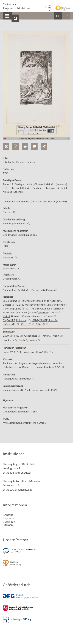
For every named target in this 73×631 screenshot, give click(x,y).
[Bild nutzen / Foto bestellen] (15, 146)
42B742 (20, 304)
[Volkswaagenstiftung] (36, 623)
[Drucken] (26, 142)
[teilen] (44, 146)
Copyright (9, 521)
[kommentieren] (34, 146)
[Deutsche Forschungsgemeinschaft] (36, 599)
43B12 (6, 316)
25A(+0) (40, 324)
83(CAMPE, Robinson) (15, 320)
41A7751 (31, 308)
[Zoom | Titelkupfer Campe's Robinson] (7, 142)
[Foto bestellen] (17, 142)
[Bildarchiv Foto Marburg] (36, 565)
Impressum (9, 518)
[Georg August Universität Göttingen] (36, 554)
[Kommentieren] (36, 142)
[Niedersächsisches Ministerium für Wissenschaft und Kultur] (36, 611)
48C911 (26, 300)
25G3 (6, 300)
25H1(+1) (26, 324)
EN (66, 16)
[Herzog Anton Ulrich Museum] (61, 9)
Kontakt (8, 514)
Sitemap (8, 524)
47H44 (44, 312)
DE (58, 16)
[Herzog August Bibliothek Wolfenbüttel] (48, 9)
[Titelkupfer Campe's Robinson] (36, 139)
